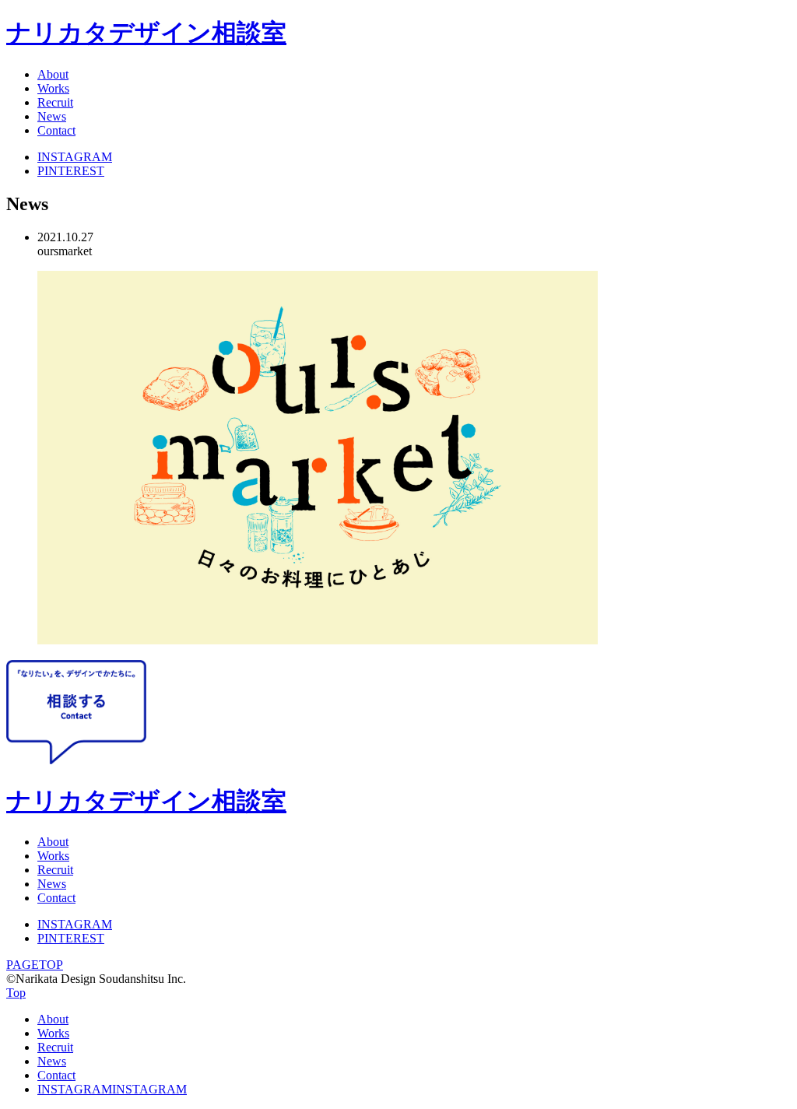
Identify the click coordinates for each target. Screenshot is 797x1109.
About (52, 74)
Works (53, 88)
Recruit (55, 102)
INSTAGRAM (74, 156)
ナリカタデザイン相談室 (146, 33)
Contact (56, 130)
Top (16, 992)
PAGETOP (34, 964)
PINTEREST (70, 170)
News (51, 116)
